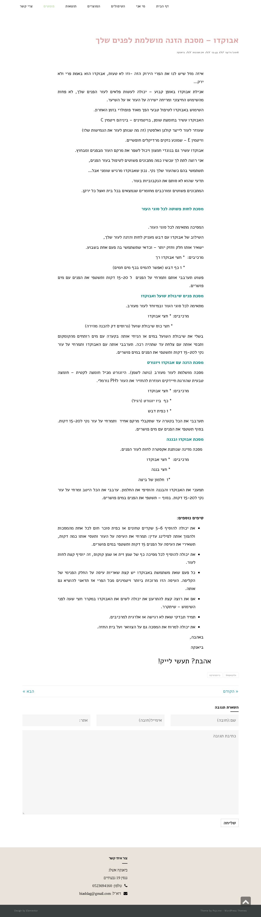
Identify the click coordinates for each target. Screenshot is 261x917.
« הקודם (231, 691)
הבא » (28, 691)
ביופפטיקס (214, 675)
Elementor (32, 910)
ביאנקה (181, 52)
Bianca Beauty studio (237, 4)
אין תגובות (198, 52)
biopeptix (231, 675)
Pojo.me (217, 910)
